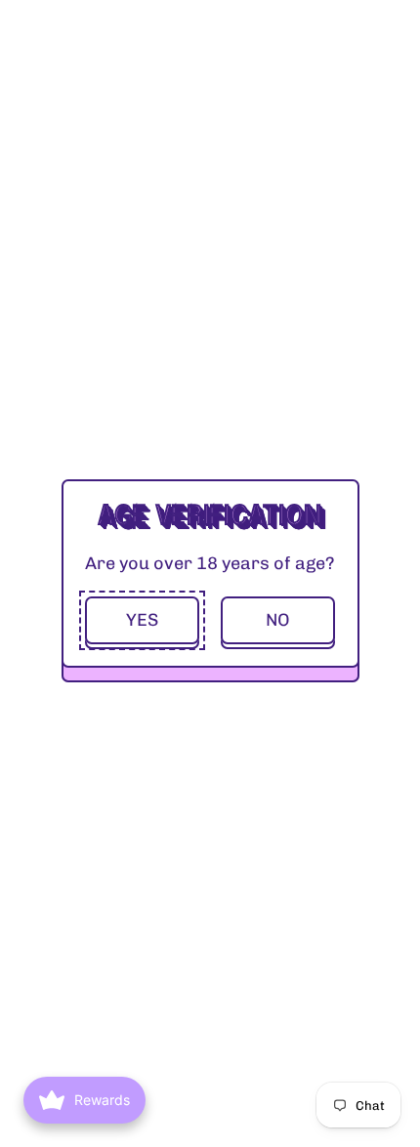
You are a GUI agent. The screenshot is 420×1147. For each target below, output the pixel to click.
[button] (142, 620)
